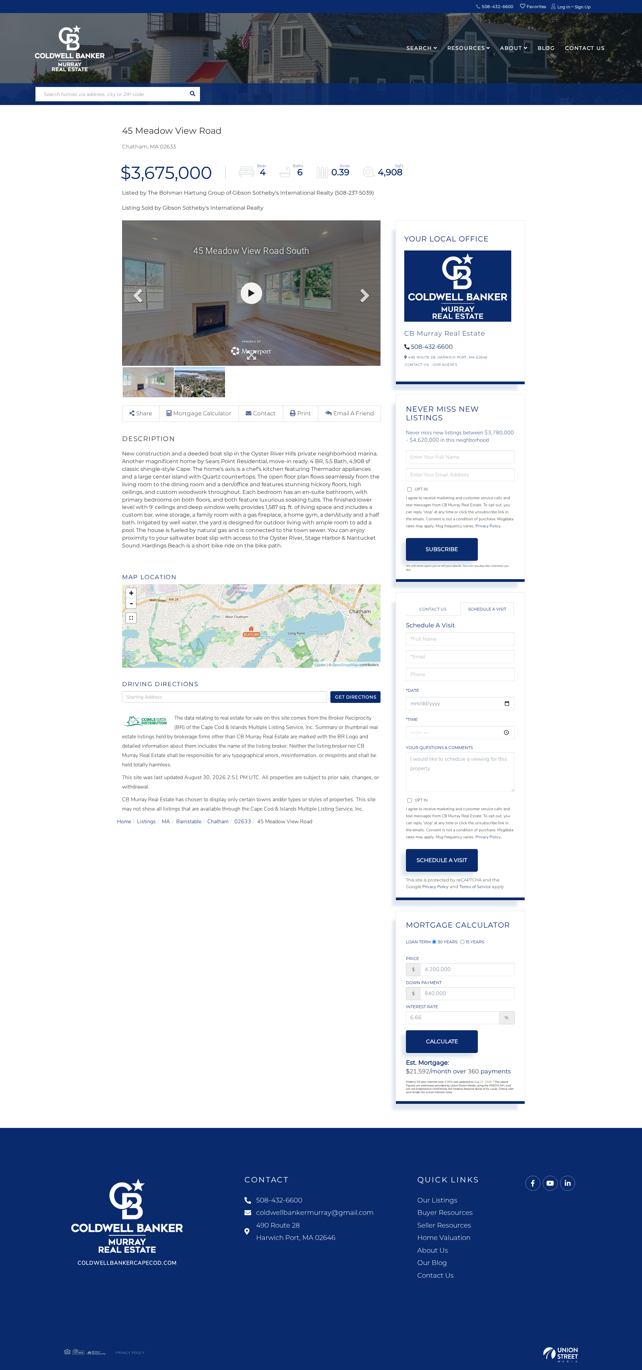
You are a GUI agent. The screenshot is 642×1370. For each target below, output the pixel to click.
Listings (146, 821)
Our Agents (445, 364)
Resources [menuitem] (466, 48)
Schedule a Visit (487, 609)
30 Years (447, 941)
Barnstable (188, 821)
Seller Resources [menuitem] (444, 1225)
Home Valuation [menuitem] (443, 1238)
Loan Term (418, 941)
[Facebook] (533, 1183)
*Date (412, 690)
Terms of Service (475, 887)
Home (124, 821)
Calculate (442, 1041)
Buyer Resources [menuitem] (445, 1212)
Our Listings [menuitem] (437, 1200)
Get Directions (355, 697)
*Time (412, 719)
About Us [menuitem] (432, 1250)
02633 (242, 821)
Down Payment (424, 982)
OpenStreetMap (345, 664)
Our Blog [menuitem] (432, 1263)
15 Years (475, 941)
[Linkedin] (567, 1183)
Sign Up (583, 6)
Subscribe (442, 549)
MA (166, 821)
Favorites (536, 6)
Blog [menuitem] (546, 48)
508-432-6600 (497, 6)
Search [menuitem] (419, 48)
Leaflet (320, 664)
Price (412, 958)
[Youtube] (550, 1183)
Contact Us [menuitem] (585, 48)
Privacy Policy (488, 526)
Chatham (217, 821)
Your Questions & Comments (439, 747)
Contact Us (417, 364)
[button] (193, 94)
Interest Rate (422, 1006)
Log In (563, 6)
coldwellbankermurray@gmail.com (314, 1212)
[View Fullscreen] (131, 618)
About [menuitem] (511, 48)
